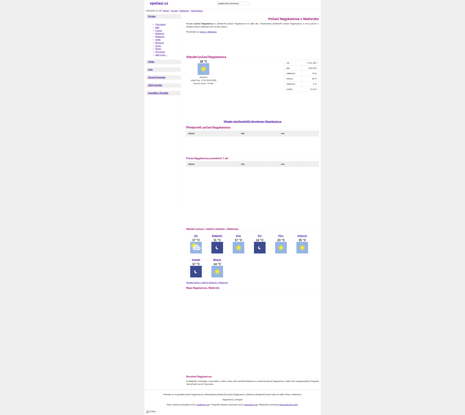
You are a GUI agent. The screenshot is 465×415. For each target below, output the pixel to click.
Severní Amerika (156, 77)
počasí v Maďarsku (208, 32)
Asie (150, 69)
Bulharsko (159, 33)
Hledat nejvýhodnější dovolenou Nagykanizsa (252, 121)
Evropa (174, 11)
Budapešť (217, 236)
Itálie (157, 27)
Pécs (281, 236)
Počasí (166, 11)
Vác (196, 236)
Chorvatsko (160, 24)
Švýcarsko (160, 52)
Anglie (158, 40)
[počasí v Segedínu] (196, 277)
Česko (158, 46)
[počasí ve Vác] (196, 253)
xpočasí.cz (159, 3)
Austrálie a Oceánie (158, 93)
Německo (159, 43)
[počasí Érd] (260, 253)
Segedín (196, 260)
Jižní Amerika (155, 85)
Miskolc (217, 260)
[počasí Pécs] (281, 253)
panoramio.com (251, 405)
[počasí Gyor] (238, 253)
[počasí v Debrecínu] (302, 253)
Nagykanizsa (197, 11)
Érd (260, 236)
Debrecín (302, 236)
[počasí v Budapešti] (217, 253)
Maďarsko (184, 11)
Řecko (158, 49)
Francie (158, 30)
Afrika (151, 62)
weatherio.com (203, 405)
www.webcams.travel (288, 405)
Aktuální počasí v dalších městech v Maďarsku (207, 282)
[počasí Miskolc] (217, 277)
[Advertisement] (252, 43)
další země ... (161, 55)
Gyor (238, 236)
